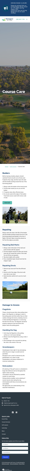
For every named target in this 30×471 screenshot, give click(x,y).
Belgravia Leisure (5, 463)
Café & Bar (4, 428)
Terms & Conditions (14, 463)
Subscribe (5, 457)
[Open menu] (26, 19)
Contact (4, 434)
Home (6, 166)
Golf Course (13, 166)
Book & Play (5, 419)
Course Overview (6, 422)
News (3, 431)
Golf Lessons (5, 425)
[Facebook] (12, 412)
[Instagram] (16, 412)
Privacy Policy (22, 463)
